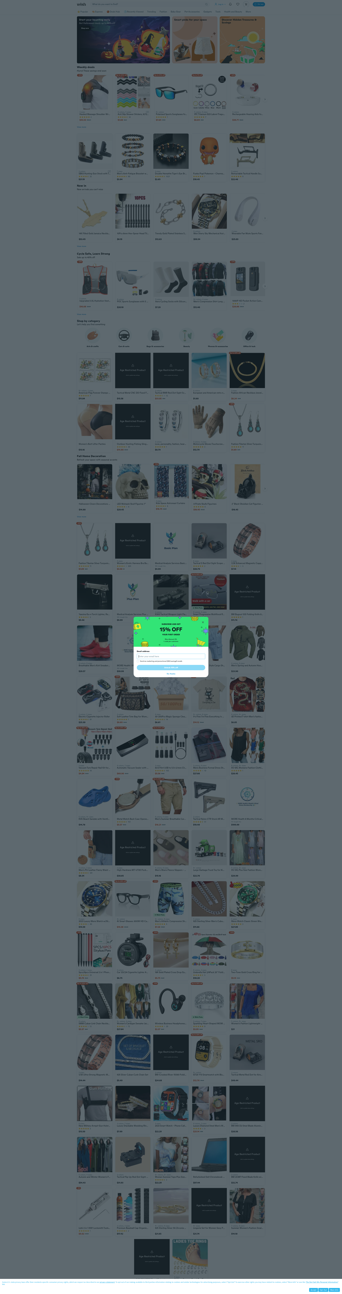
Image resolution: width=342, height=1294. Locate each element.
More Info (334, 1290)
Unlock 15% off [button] (171, 667)
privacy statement (107, 1282)
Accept (313, 1290)
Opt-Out (323, 1290)
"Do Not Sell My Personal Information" (322, 1282)
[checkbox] (138, 661)
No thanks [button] (171, 674)
